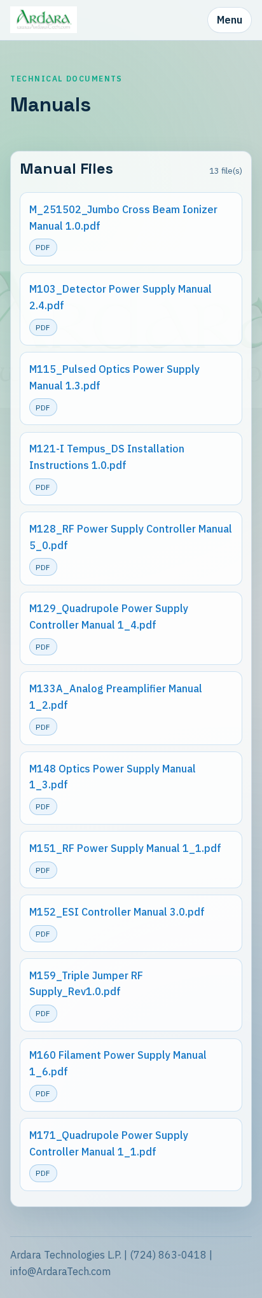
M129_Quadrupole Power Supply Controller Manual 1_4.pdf (108, 616)
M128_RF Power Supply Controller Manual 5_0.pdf (130, 537)
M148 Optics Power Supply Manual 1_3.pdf (112, 777)
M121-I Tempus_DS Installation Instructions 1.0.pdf (106, 456)
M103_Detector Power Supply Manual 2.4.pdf (120, 297)
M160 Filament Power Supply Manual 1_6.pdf (118, 1063)
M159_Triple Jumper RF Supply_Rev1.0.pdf (86, 983)
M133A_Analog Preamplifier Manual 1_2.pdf (115, 696)
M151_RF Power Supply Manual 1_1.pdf (125, 848)
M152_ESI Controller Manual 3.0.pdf (117, 911)
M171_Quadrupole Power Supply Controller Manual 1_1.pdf (108, 1143)
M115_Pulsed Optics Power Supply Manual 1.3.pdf (114, 377)
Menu (229, 19)
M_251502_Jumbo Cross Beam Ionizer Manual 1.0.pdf (123, 217)
